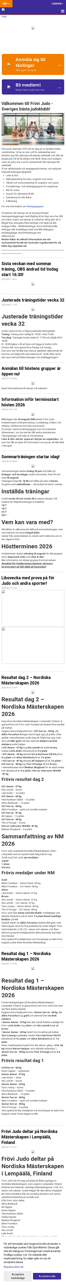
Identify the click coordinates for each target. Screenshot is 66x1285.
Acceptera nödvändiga (18, 1276)
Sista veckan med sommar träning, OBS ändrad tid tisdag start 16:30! (29, 269)
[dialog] (33, 1260)
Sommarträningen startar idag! (30, 456)
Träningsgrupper (35, 206)
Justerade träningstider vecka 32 (32, 300)
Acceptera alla (47, 1276)
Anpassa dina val (13, 1266)
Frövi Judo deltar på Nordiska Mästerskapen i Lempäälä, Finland (29, 1137)
